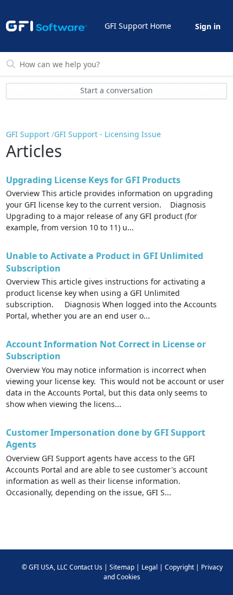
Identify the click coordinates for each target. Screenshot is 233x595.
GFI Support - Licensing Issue (107, 134)
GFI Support (27, 134)
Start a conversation (116, 90)
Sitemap (121, 567)
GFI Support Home (138, 26)
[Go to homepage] (46, 26)
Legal (149, 567)
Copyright (179, 567)
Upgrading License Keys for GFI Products (93, 180)
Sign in (208, 26)
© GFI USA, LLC (45, 567)
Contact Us (85, 567)
